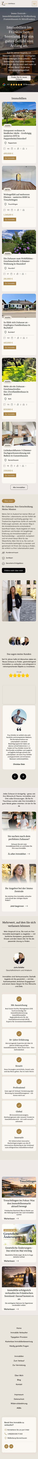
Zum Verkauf (19, 1361)
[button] (34, 3)
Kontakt (19, 1384)
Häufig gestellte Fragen (19, 1346)
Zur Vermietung (19, 1365)
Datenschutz (19, 1399)
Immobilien (19, 1356)
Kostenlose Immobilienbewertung (19, 1341)
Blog (19, 1380)
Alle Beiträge (19, 1173)
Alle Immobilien (19, 487)
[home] (4, 3)
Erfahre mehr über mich (13, 570)
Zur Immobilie (10, 158)
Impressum (19, 1395)
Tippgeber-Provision (19, 1337)
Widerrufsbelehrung (19, 1403)
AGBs (19, 1408)
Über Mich (19, 1375)
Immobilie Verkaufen (19, 1333)
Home (19, 1328)
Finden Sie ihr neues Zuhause (19, 78)
